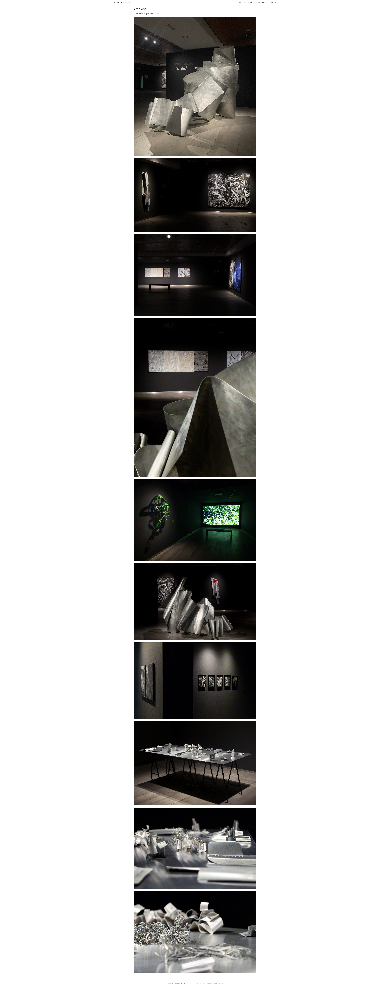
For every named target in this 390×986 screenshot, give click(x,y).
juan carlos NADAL (122, 2)
